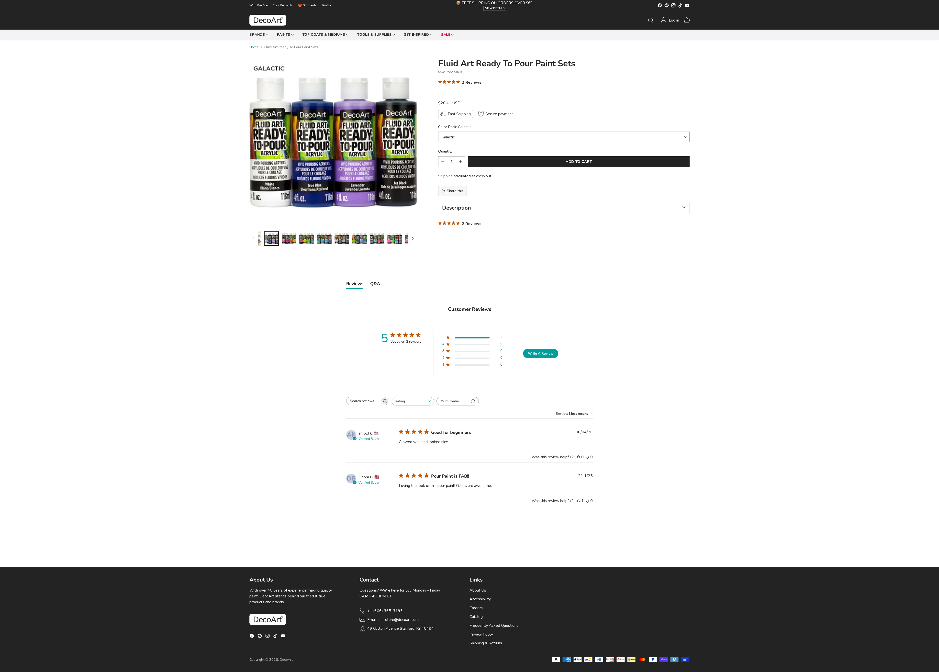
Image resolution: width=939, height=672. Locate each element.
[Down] (412, 238)
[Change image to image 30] (324, 238)
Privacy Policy (481, 634)
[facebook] (659, 6)
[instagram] (673, 6)
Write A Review (540, 353)
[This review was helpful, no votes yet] (578, 457)
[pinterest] (666, 6)
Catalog (476, 616)
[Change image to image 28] (289, 238)
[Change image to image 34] (394, 238)
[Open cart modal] (687, 20)
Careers (476, 608)
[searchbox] (363, 401)
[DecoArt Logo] (267, 20)
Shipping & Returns (486, 643)
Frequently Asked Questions (494, 625)
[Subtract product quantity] (442, 161)
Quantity (445, 151)
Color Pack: (454, 126)
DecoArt (286, 659)
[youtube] (687, 6)
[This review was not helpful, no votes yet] (587, 457)
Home (253, 47)
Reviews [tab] (354, 284)
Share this (455, 190)
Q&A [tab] (375, 284)
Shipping (445, 176)
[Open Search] (650, 20)
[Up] (253, 238)
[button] (669, 20)
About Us (478, 590)
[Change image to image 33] (377, 238)
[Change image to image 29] (306, 238)
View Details (494, 8)
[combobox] (413, 401)
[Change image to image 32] (359, 238)
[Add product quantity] (460, 161)
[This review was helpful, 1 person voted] (578, 501)
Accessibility (480, 599)
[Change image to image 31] (342, 238)
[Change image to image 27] (271, 238)
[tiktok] (680, 6)
